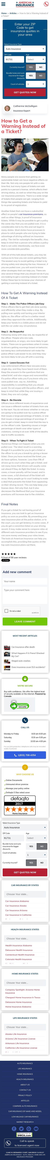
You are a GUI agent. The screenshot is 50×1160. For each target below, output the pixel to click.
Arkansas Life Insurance (17, 1043)
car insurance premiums (31, 214)
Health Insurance (25, 1079)
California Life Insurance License (21, 1048)
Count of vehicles (17, 84)
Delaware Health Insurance (19, 950)
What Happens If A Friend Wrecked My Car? (27, 654)
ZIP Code (7, 55)
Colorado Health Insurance (18, 959)
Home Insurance (25, 1074)
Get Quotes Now (25, 92)
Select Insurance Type (13, 44)
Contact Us (25, 1090)
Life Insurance (25, 1069)
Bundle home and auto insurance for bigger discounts (15, 75)
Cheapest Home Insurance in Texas (22, 997)
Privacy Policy (25, 1095)
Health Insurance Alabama (18, 945)
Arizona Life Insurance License (20, 1038)
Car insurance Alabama (17, 901)
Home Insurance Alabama (18, 1006)
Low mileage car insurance (25, 1117)
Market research (25, 1122)
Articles (13, 13)
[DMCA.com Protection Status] (25, 1134)
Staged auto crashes (20, 661)
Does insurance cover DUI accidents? (28, 667)
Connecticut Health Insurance (19, 954)
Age (27, 55)
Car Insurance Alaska (16, 905)
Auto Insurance (25, 1063)
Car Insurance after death (23, 647)
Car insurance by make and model (25, 1111)
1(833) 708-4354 (27, 755)
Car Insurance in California (18, 915)
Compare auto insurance (25, 1106)
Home (4, 13)
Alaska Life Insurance (16, 1034)
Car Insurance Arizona (16, 910)
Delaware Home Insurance (18, 1002)
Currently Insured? (17, 67)
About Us (25, 1085)
